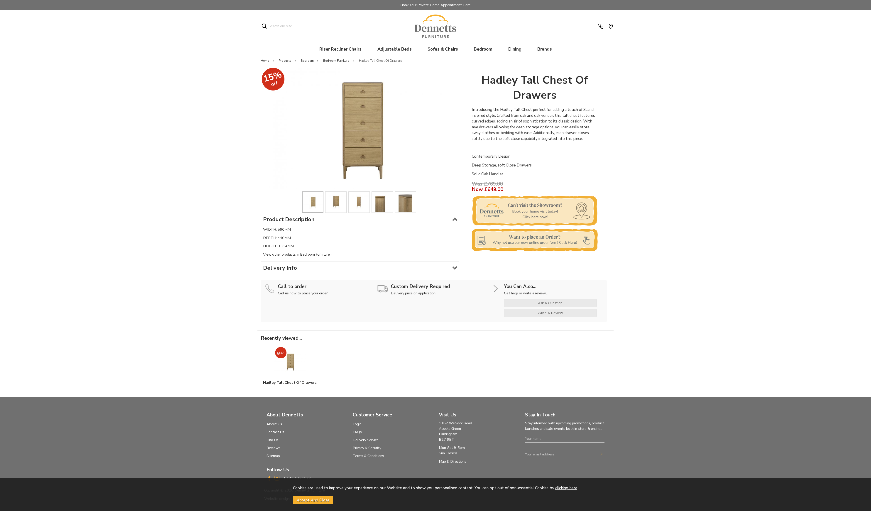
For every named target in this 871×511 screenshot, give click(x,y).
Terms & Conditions (368, 455)
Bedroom (483, 49)
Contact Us (275, 432)
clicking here (566, 488)
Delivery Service (366, 440)
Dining (514, 49)
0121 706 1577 (297, 478)
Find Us (273, 440)
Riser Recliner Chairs (340, 49)
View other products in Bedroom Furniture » (297, 254)
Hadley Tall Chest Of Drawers (290, 382)
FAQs (357, 432)
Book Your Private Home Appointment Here (435, 4)
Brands (544, 49)
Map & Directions (452, 461)
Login (357, 424)
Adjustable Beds (394, 49)
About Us (274, 424)
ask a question (550, 303)
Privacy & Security (367, 447)
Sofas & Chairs (443, 49)
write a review (550, 313)
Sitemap (273, 455)
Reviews (273, 447)
